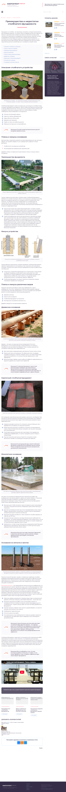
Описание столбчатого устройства (12, 46)
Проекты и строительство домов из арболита (59, 35)
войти (8, 722)
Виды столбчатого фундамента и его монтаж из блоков (21, 710)
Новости (27, 785)
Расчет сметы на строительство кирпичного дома (53, 77)
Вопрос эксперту (29, 786)
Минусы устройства (8, 52)
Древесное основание (9, 56)
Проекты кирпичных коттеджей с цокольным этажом (59, 24)
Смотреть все (47, 53)
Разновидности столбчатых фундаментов (5, 710)
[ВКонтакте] (18, 742)
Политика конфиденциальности (47, 788)
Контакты (28, 789)
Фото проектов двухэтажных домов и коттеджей (59, 46)
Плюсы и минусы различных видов (12, 54)
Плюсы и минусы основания (10, 48)
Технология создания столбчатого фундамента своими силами (36, 710)
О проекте (28, 783)
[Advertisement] (22, 763)
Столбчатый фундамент (5, 706)
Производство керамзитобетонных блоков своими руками (54, 5)
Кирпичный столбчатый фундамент (12, 58)
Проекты (27, 788)
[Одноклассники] (22, 742)
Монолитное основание (9, 60)
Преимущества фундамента (10, 50)
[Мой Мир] (25, 742)
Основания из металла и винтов (11, 62)
